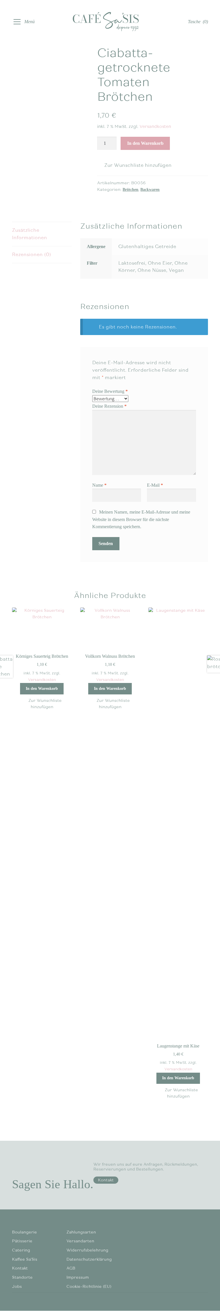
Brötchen (130, 189)
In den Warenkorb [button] (42, 688)
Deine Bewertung (110, 391)
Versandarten (80, 1241)
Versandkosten (155, 126)
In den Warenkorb (145, 143)
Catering (21, 1250)
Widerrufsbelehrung (87, 1250)
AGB (70, 1268)
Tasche (198, 21)
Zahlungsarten (81, 1232)
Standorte (22, 1277)
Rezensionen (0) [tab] (31, 254)
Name (99, 485)
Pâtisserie (22, 1241)
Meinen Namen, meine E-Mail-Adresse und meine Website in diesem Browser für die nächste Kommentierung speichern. (141, 519)
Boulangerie (24, 1232)
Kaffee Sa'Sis (24, 1259)
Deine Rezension (109, 406)
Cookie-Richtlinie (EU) (88, 1286)
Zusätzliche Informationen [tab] (29, 233)
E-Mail (155, 485)
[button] (134, 165)
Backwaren (150, 189)
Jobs (17, 1286)
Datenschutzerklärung (89, 1259)
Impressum (77, 1277)
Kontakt (106, 1180)
